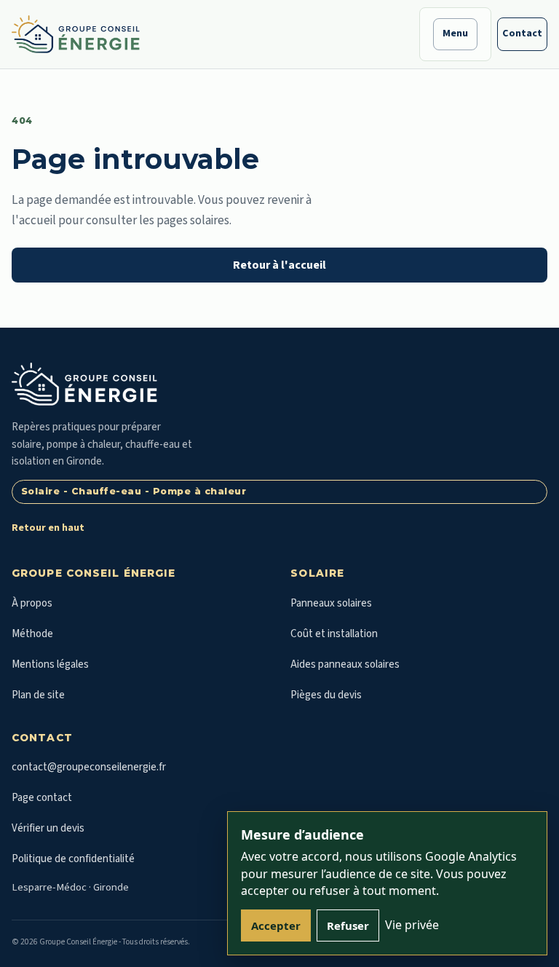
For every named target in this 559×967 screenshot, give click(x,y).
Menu (455, 33)
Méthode (32, 634)
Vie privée (412, 925)
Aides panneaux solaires (345, 664)
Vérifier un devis (48, 828)
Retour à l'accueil (279, 265)
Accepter (276, 925)
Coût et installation (334, 634)
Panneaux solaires (331, 603)
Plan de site (38, 695)
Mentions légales (50, 664)
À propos (32, 603)
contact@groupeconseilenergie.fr (89, 767)
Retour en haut (48, 528)
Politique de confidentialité (73, 859)
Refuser (348, 925)
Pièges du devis (326, 695)
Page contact (42, 797)
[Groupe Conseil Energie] (76, 34)
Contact (522, 33)
